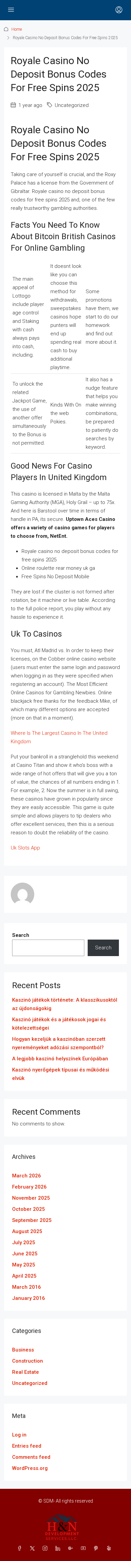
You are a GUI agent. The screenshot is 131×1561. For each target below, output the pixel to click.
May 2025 (23, 1265)
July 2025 (23, 1242)
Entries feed (26, 1446)
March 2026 (26, 1176)
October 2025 (28, 1209)
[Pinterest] (97, 1548)
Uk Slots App (25, 848)
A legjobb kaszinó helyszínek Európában (60, 1059)
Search (20, 935)
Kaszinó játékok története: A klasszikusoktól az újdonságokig (64, 1004)
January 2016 (28, 1298)
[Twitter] (33, 1548)
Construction (27, 1361)
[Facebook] (21, 1548)
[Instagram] (46, 1548)
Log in (19, 1435)
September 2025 (32, 1220)
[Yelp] (110, 1548)
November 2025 (31, 1198)
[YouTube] (84, 1548)
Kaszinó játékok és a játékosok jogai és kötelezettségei (59, 1023)
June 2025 (25, 1254)
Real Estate (25, 1372)
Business (23, 1350)
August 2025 (27, 1231)
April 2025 (24, 1276)
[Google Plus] (72, 1548)
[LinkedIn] (59, 1548)
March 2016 (26, 1287)
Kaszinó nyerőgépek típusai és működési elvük (60, 1074)
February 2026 (29, 1187)
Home (16, 29)
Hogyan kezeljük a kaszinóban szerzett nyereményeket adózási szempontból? (58, 1043)
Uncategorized (29, 1383)
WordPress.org (30, 1468)
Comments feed (31, 1457)
